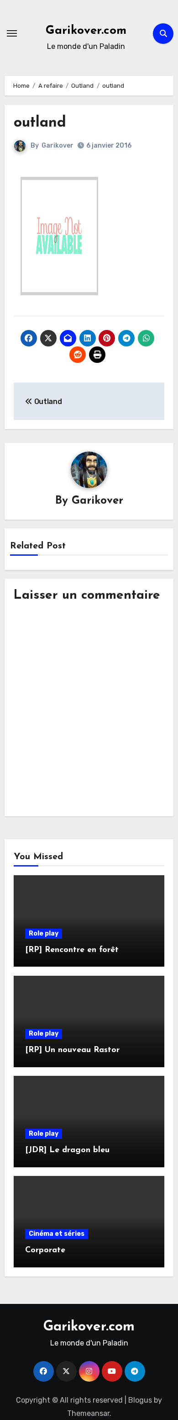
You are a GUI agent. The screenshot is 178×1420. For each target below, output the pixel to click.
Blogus (140, 1400)
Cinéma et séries (56, 1234)
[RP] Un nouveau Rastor (72, 1050)
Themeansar (88, 1413)
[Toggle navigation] (12, 33)
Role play (43, 933)
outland (40, 123)
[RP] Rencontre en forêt (72, 950)
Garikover (57, 145)
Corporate (45, 1250)
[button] (59, 236)
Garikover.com (86, 31)
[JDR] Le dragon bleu (67, 1150)
